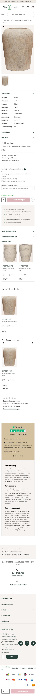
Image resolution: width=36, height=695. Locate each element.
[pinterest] (33, 643)
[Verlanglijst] (27, 7)
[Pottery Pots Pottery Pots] (9, 357)
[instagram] (20, 643)
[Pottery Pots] (10, 253)
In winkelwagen (23, 691)
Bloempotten (10, 20)
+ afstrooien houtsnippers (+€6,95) (13, 181)
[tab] (18, 599)
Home (4, 20)
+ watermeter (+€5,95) (10, 179)
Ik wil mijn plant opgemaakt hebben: (13, 169)
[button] (3, 26)
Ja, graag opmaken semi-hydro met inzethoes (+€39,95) (16, 175)
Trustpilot (15, 668)
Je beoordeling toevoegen (11, 409)
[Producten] (23, 7)
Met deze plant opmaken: (9, 185)
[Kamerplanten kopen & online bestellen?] (10, 7)
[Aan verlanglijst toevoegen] (32, 200)
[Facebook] (27, 643)
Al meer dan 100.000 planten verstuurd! (18, 2)
